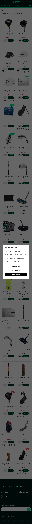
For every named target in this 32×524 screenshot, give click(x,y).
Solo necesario (16, 270)
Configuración (16, 266)
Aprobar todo (16, 274)
